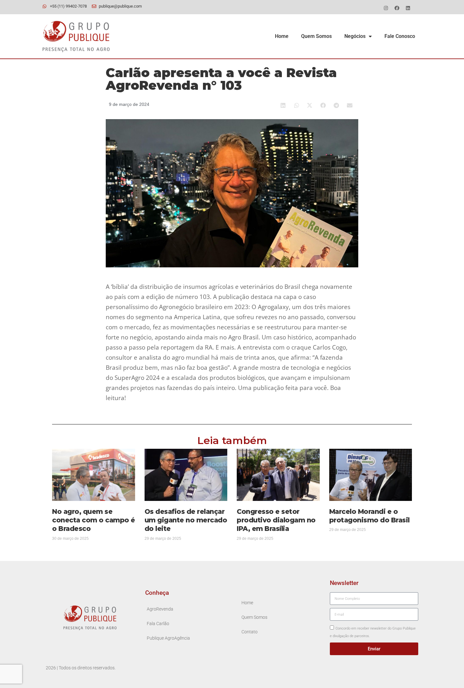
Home (282, 36)
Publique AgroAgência (168, 638)
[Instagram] (385, 8)
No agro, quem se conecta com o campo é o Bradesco (93, 520)
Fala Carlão (158, 623)
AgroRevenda (160, 609)
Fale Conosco (399, 36)
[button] (283, 105)
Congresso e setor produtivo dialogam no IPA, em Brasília (276, 520)
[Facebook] (397, 8)
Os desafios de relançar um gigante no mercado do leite (186, 520)
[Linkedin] (408, 8)
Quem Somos (316, 36)
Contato (249, 632)
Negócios (355, 36)
